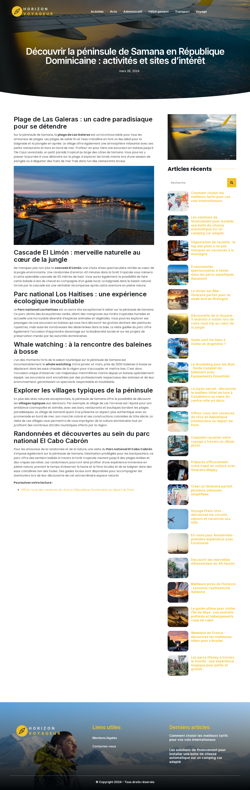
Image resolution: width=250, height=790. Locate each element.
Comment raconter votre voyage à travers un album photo (212, 441)
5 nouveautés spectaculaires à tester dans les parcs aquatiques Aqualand (212, 272)
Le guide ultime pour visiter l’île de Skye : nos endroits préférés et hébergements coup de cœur (213, 614)
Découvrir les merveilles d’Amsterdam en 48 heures (213, 562)
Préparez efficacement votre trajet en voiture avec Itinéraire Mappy (213, 466)
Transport (182, 11)
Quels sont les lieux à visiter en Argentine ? (208, 342)
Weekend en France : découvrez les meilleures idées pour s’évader (211, 637)
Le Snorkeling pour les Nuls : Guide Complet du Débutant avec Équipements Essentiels (213, 370)
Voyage (201, 11)
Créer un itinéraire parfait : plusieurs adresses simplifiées (212, 490)
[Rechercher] (231, 182)
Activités (97, 11)
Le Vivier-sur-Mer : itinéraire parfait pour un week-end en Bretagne (211, 295)
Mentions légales (104, 738)
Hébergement (159, 11)
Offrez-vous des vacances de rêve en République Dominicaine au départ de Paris (77, 489)
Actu (113, 11)
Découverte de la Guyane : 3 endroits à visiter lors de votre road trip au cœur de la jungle (212, 321)
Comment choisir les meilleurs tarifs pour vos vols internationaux (210, 197)
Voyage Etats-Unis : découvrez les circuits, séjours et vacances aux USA (211, 517)
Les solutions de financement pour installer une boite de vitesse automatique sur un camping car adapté (212, 225)
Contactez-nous (104, 746)
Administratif (132, 11)
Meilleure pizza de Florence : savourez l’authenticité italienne (213, 588)
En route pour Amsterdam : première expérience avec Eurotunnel (212, 539)
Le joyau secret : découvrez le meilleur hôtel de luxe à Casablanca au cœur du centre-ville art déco (213, 394)
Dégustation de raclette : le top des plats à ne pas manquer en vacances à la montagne (213, 248)
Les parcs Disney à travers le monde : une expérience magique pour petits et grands (212, 663)
